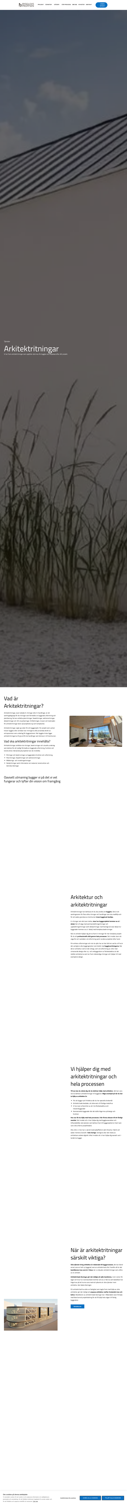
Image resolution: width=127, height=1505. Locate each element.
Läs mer (35, 1501)
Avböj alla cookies (90, 1498)
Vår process (66, 4)
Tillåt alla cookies (113, 1498)
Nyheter (81, 4)
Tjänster (48, 4)
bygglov (109, 911)
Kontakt (89, 4)
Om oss (74, 4)
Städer (56, 4)
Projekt (41, 4)
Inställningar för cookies (68, 1498)
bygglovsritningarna (112, 946)
